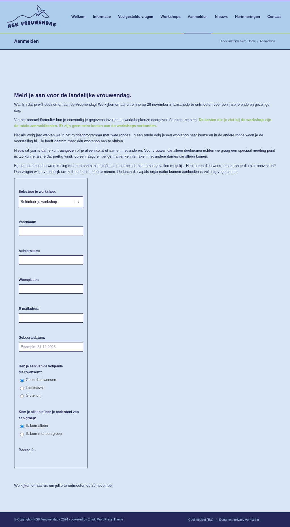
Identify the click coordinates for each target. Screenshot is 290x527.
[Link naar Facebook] (271, 519)
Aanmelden (26, 41)
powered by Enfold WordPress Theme (97, 519)
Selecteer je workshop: (37, 192)
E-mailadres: (29, 309)
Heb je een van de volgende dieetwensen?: (41, 369)
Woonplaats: (29, 280)
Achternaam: (29, 251)
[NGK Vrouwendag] (31, 16)
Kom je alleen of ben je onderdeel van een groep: (49, 415)
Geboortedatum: (32, 338)
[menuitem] (78, 16)
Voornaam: (27, 222)
